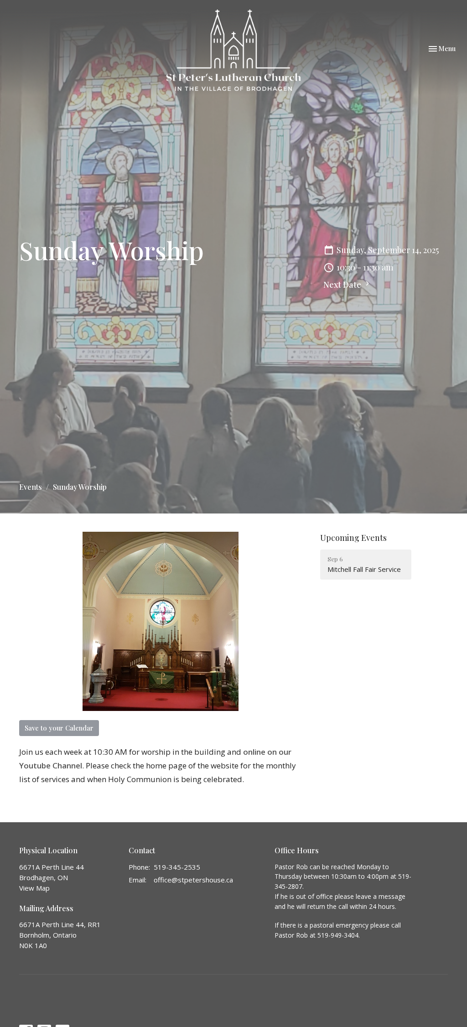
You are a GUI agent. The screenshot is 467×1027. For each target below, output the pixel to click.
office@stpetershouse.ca (193, 879)
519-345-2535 (177, 866)
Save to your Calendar (59, 727)
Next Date (343, 284)
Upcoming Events (353, 537)
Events (30, 487)
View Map (34, 887)
